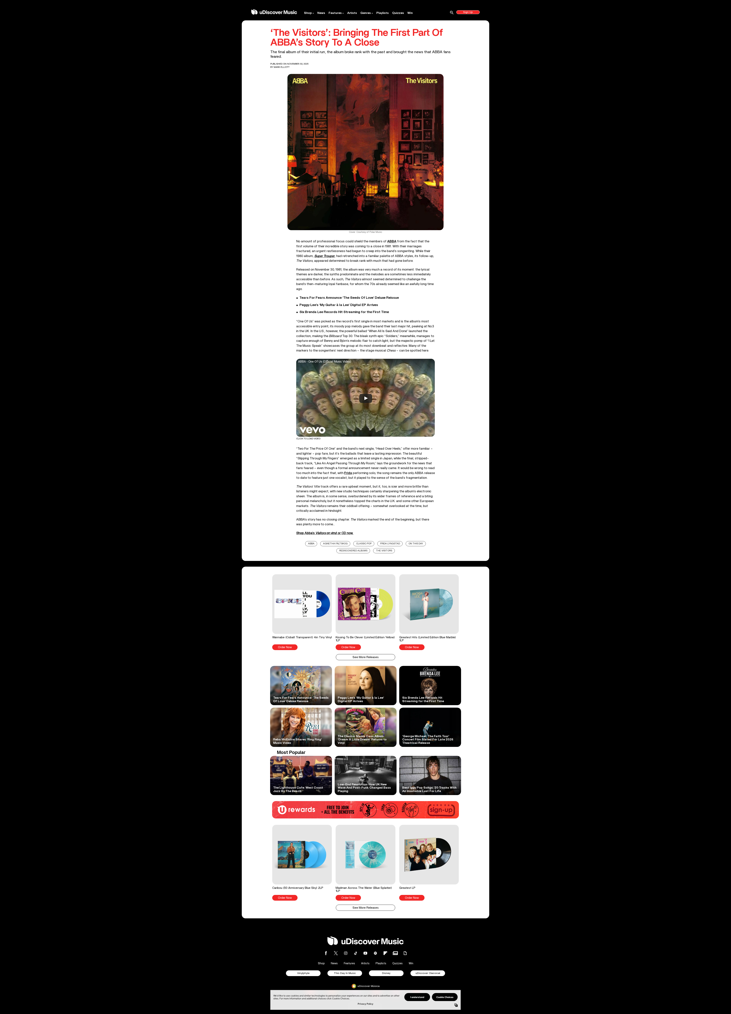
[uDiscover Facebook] (326, 953)
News (321, 12)
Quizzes (398, 12)
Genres (365, 12)
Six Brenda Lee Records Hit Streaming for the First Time (344, 312)
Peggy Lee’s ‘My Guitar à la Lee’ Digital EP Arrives (338, 305)
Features (335, 12)
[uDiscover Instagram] (345, 953)
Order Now (285, 647)
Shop (308, 12)
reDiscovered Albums (353, 550)
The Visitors (384, 550)
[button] (302, 612)
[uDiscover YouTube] (365, 953)
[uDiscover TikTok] (355, 953)
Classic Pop (364, 543)
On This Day (416, 543)
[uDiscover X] (335, 953)
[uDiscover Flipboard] (385, 953)
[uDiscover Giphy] (405, 953)
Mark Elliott (282, 67)
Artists (352, 12)
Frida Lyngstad (390, 543)
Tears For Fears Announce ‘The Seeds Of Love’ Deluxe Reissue (349, 298)
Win (410, 12)
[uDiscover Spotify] (375, 953)
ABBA (311, 543)
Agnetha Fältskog (335, 543)
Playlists (382, 12)
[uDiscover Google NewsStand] (395, 953)
